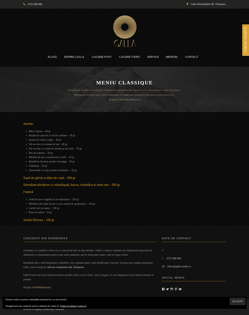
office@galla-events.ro (179, 266)
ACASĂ (52, 56)
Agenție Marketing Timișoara (49, 309)
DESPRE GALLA (74, 56)
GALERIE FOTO (101, 56)
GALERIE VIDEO (129, 56)
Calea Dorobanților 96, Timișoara (208, 4)
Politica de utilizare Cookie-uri (73, 306)
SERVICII (153, 56)
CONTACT (191, 56)
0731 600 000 (35, 4)
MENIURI (172, 56)
